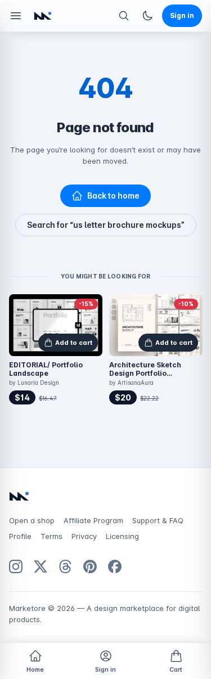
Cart (175, 669)
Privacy (84, 536)
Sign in (105, 669)
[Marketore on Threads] (65, 566)
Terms (51, 536)
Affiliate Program (93, 520)
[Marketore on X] (40, 566)
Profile (20, 536)
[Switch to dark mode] (147, 16)
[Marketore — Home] (43, 16)
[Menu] (16, 16)
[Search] (124, 16)
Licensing (122, 536)
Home (35, 669)
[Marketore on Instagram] (16, 566)
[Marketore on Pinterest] (90, 566)
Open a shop (32, 520)
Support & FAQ (157, 520)
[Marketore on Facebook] (115, 566)
